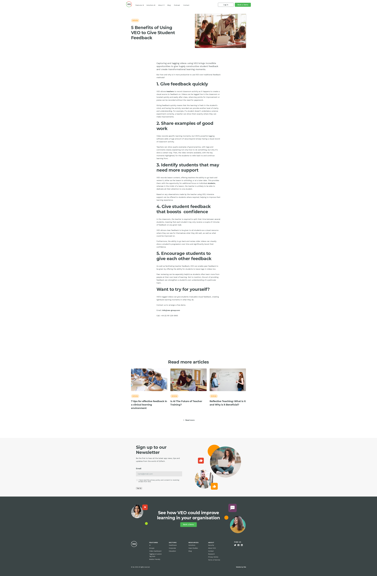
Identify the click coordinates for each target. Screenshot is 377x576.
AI (150, 545)
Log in (225, 5)
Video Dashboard (155, 551)
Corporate (172, 548)
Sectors (173, 542)
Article (135, 20)
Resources (193, 542)
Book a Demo (242, 5)
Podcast (177, 5)
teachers (170, 91)
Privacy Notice (213, 557)
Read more (188, 420)
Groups (151, 548)
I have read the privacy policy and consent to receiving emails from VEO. (158, 481)
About (160, 5)
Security (211, 545)
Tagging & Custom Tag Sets (155, 555)
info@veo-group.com (171, 310)
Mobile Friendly (154, 559)
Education (172, 551)
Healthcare (173, 545)
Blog (169, 5)
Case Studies (193, 548)
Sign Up (139, 488)
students (211, 183)
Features (138, 5)
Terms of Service (214, 560)
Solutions (150, 5)
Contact (186, 5)
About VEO (212, 548)
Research (211, 554)
